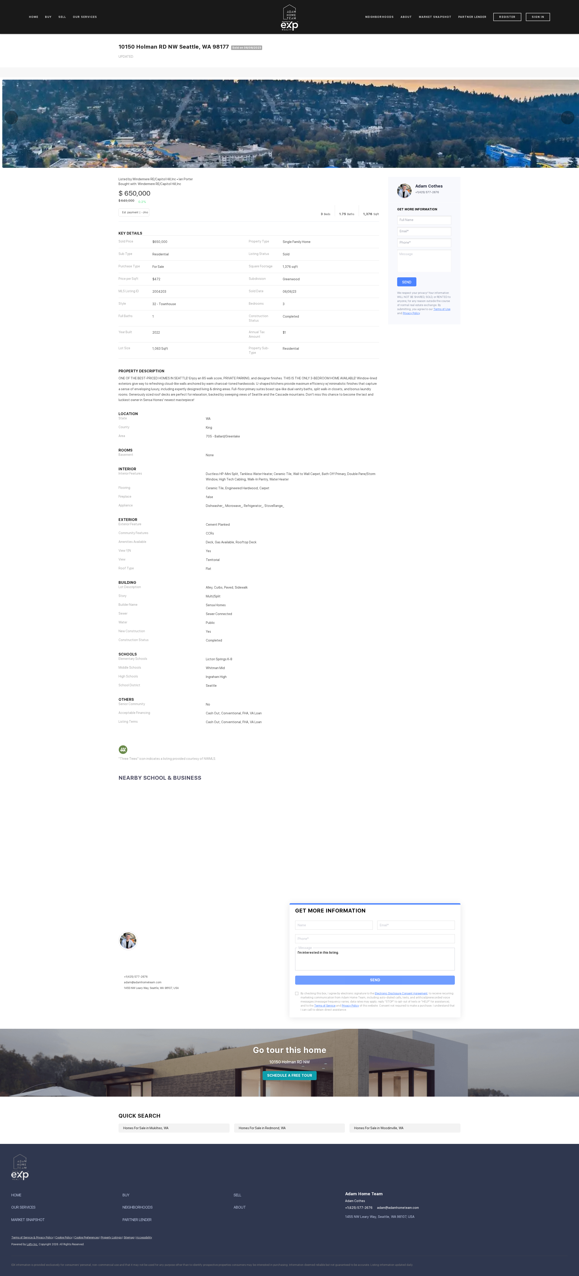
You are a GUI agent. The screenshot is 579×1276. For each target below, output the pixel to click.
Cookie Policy (63, 1237)
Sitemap (129, 1237)
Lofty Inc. (32, 1244)
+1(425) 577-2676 (427, 192)
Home (33, 17)
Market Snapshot (435, 17)
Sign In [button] (538, 17)
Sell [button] (62, 17)
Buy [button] (48, 17)
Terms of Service (324, 1005)
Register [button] (507, 17)
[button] (67, 1195)
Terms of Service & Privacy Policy (32, 1237)
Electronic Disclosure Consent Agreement (401, 993)
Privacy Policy (411, 313)
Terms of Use (441, 309)
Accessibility (144, 1237)
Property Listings (111, 1237)
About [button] (406, 17)
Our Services (85, 17)
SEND (375, 980)
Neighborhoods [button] (379, 17)
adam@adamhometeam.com (142, 982)
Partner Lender (472, 17)
